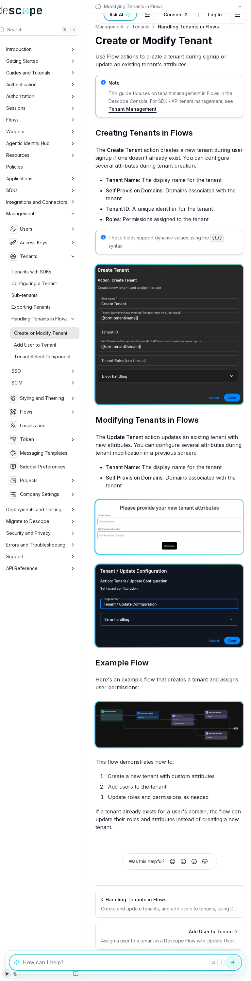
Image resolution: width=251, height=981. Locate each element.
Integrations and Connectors (36, 202)
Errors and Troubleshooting (35, 545)
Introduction (19, 49)
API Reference (22, 568)
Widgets (15, 131)
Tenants (28, 256)
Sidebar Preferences (42, 466)
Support (15, 556)
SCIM (17, 382)
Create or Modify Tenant (40, 333)
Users (26, 229)
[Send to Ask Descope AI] (233, 962)
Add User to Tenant (35, 345)
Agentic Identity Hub (28, 143)
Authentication (21, 84)
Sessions (15, 108)
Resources (17, 155)
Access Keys (33, 242)
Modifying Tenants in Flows (147, 420)
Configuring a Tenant (34, 283)
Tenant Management (133, 109)
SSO (16, 371)
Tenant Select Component (42, 356)
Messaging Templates (43, 453)
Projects (29, 480)
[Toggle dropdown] (237, 14)
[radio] (172, 861)
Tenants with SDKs (31, 271)
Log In (215, 14)
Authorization (20, 96)
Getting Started (22, 61)
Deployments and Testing (33, 509)
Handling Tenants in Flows (39, 318)
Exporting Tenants (31, 307)
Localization (32, 425)
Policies (14, 167)
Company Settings (39, 494)
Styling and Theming (42, 398)
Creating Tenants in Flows (144, 133)
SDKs (12, 190)
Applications (19, 178)
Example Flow (122, 662)
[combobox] (147, 14)
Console (173, 14)
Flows (12, 120)
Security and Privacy (28, 533)
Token (27, 439)
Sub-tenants (24, 295)
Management (20, 213)
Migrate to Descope (27, 521)
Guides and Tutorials (28, 72)
